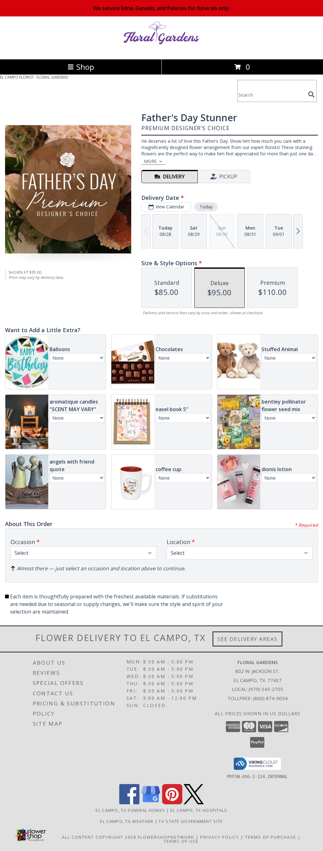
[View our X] (194, 803)
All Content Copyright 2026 (99, 837)
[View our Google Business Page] (151, 803)
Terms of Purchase (270, 837)
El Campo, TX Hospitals (198, 810)
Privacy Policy (219, 837)
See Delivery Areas (247, 639)
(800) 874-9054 (270, 698)
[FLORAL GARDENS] (161, 50)
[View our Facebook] (129, 803)
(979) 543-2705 (266, 689)
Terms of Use (181, 841)
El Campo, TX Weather (126, 821)
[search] (311, 94)
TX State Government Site (191, 821)
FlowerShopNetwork (166, 837)
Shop (85, 67)
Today (206, 207)
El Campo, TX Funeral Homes (130, 810)
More (150, 161)
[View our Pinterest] (172, 803)
